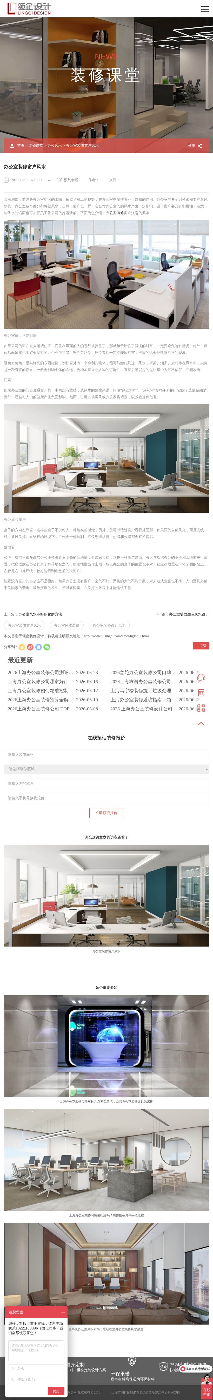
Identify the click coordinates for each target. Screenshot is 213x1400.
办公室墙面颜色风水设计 (189, 614)
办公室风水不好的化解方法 (40, 614)
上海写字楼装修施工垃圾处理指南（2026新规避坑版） (143, 691)
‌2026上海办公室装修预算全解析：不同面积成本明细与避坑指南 (40, 700)
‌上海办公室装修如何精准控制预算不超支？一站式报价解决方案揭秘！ (40, 691)
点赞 (202, 646)
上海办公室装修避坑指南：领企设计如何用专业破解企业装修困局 (143, 700)
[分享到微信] (46, 647)
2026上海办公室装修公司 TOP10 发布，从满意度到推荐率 (41, 709)
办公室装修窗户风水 (24, 625)
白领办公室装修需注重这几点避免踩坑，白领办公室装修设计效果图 (106, 1101)
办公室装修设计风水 (109, 625)
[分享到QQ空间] (21, 647)
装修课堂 (36, 146)
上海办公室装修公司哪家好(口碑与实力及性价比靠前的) (41, 682)
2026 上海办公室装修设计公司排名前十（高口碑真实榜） (143, 709)
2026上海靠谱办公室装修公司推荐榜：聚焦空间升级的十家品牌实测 (143, 682)
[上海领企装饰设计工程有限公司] (29, 9)
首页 (20, 146)
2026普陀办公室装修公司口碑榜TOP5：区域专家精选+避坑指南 (143, 673)
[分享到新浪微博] (30, 647)
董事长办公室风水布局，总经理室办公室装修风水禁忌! (106, 1329)
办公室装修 (115, 213)
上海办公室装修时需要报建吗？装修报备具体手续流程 (106, 1215)
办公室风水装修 (66, 625)
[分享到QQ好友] (38, 647)
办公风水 (54, 146)
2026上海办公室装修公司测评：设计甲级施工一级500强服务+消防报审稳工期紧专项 (41, 673)
